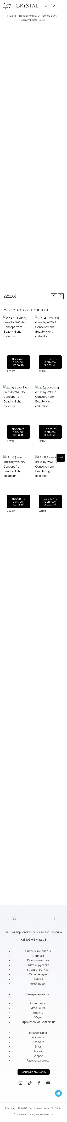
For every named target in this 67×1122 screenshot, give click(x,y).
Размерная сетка (37, 1060)
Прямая (38, 979)
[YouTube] (48, 1083)
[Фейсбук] (39, 1083)
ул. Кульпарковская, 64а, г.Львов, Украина (33, 932)
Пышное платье (38, 960)
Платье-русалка (38, 965)
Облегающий (38, 974)
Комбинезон (37, 983)
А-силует (38, 955)
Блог (38, 1046)
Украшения (38, 1008)
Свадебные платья (38, 951)
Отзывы (38, 1051)
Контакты (37, 1037)
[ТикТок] (30, 1083)
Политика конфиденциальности (33, 1114)
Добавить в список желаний (18, 362)
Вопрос (38, 1056)
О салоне (37, 1042)
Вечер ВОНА (50, 15)
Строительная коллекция (38, 1022)
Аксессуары (38, 1003)
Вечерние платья (29, 15)
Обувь (38, 1017)
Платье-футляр (38, 969)
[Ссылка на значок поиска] (46, 6)
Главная (12, 15)
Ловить (38, 1012)
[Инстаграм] (20, 1083)
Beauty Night (29, 19)
